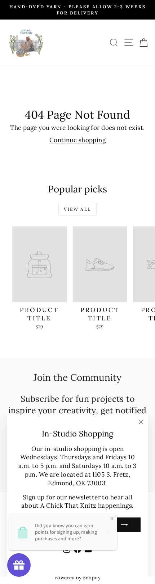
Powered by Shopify (77, 578)
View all (77, 209)
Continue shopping (77, 140)
